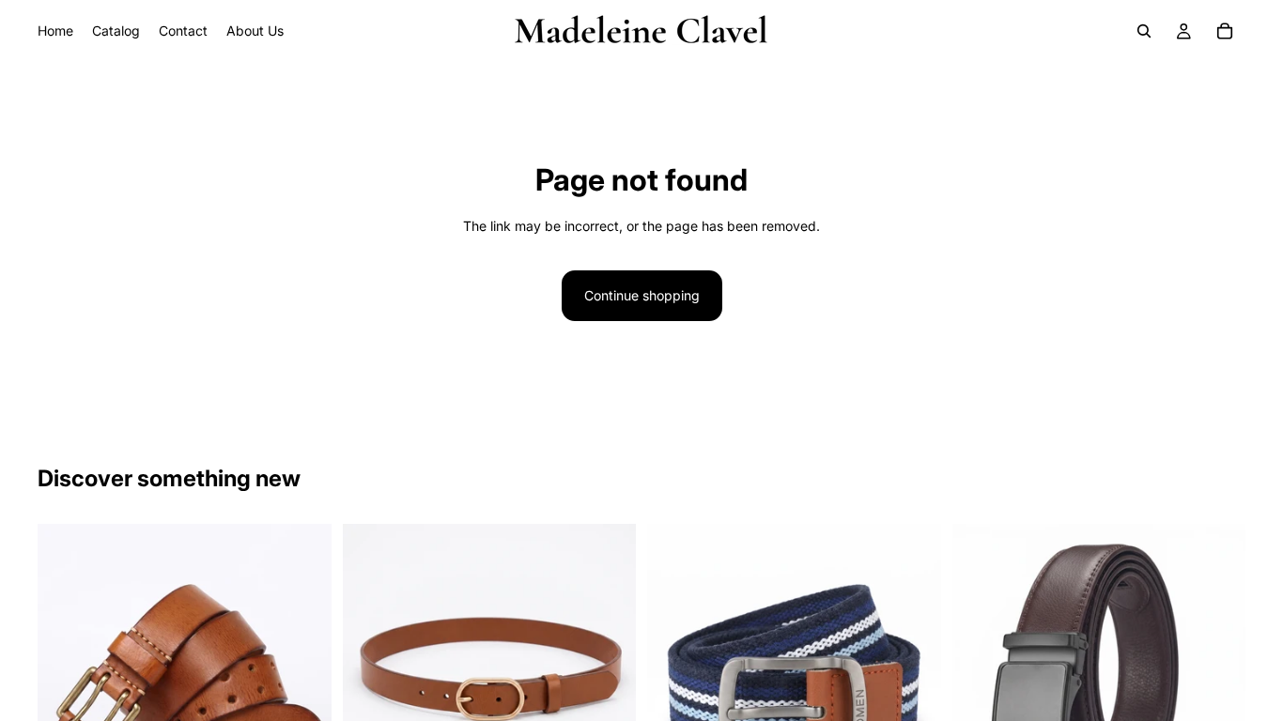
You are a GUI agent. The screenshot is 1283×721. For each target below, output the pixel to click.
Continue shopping (642, 295)
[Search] (1144, 31)
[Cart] (1224, 31)
